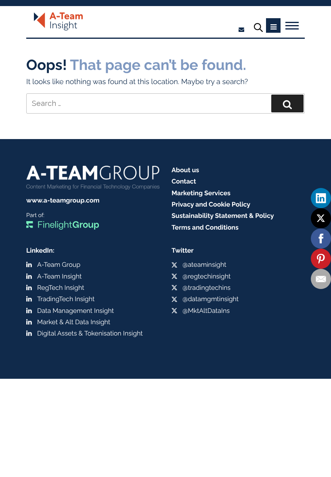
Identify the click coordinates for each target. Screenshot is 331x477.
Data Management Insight (75, 310)
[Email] (321, 279)
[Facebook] (321, 238)
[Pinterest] (321, 259)
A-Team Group (58, 264)
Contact (184, 181)
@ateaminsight (204, 264)
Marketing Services (201, 193)
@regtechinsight (206, 276)
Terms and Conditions (205, 227)
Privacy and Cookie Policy (211, 204)
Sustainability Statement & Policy (223, 216)
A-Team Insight (59, 276)
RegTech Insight (60, 287)
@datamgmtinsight (210, 299)
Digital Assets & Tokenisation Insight (90, 333)
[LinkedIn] (321, 198)
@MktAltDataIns (206, 310)
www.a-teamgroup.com (62, 200)
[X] (321, 218)
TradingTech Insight (65, 299)
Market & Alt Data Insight (73, 322)
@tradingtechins (206, 287)
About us (185, 170)
